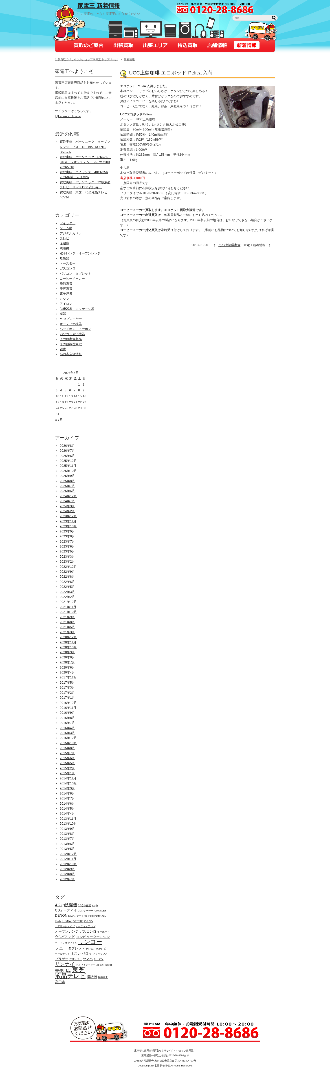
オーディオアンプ (85, 926)
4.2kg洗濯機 (66, 904)
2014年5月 (67, 808)
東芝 (78, 969)
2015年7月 (67, 753)
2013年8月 (67, 833)
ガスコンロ (67, 268)
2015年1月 (67, 773)
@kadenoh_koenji (68, 116)
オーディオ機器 (71, 324)
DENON (61, 915)
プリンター (75, 959)
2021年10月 (68, 612)
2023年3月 (67, 556)
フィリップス (100, 953)
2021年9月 (67, 617)
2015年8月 (67, 748)
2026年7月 (67, 450)
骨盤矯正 (103, 977)
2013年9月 (67, 828)
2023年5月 (67, 551)
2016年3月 (67, 733)
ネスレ (76, 953)
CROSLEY (100, 910)
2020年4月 (67, 672)
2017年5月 (67, 682)
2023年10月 (68, 526)
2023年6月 (67, 546)
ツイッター (67, 223)
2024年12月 (68, 496)
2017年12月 (68, 677)
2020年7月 (67, 662)
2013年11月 (68, 818)
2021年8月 (67, 622)
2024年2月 (67, 511)
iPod (84, 915)
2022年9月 (67, 571)
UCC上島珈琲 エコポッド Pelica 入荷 (171, 73)
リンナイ (65, 964)
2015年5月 (67, 763)
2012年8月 (67, 874)
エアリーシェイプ (65, 926)
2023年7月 (67, 541)
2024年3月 (67, 506)
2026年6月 (67, 456)
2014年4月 (67, 813)
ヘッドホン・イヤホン (75, 329)
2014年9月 (67, 788)
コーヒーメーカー (72, 278)
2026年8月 (67, 445)
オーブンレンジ (67, 931)
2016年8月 (67, 718)
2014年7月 (67, 798)
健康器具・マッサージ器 (77, 309)
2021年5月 (67, 627)
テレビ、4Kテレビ (96, 948)
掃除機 (108, 964)
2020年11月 (68, 642)
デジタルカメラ (71, 233)
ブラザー (61, 959)
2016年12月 (68, 703)
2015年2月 (67, 768)
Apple (95, 905)
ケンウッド (65, 936)
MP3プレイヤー (71, 319)
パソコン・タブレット (75, 273)
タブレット (76, 948)
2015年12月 (68, 738)
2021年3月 (67, 632)
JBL (103, 915)
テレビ (64, 238)
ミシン (64, 299)
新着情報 (129, 59)
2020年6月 (67, 667)
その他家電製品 (71, 339)
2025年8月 (67, 481)
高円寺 (60, 982)
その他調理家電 (229, 245)
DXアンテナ (74, 915)
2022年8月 (67, 576)
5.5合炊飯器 (84, 905)
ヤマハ (88, 959)
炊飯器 (64, 258)
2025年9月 (67, 476)
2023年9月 (67, 531)
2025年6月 (67, 491)
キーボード (103, 931)
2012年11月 (68, 859)
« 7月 (59, 420)
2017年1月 (67, 697)
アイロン (66, 303)
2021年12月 (68, 602)
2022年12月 (68, 566)
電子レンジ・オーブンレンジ (80, 253)
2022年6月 (67, 582)
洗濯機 (64, 248)
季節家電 (66, 283)
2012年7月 (67, 879)
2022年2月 (67, 597)
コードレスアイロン (66, 943)
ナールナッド (62, 953)
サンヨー (90, 942)
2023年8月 (67, 536)
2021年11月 (68, 607)
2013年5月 (67, 849)
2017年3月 (67, 687)
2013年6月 (67, 844)
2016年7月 (67, 723)
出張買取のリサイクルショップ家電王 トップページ (86, 59)
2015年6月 (67, 758)
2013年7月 (67, 838)
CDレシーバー (86, 910)
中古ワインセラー (85, 964)
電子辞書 (66, 293)
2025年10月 (68, 471)
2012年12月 (68, 854)
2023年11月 (68, 521)
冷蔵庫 (64, 243)
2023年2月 (67, 561)
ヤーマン (98, 959)
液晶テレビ (70, 976)
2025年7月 (67, 486)
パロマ (87, 953)
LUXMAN (67, 921)
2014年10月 (68, 783)
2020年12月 (68, 637)
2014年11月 (68, 778)
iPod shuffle (94, 915)
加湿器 (100, 964)
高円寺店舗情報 (71, 354)
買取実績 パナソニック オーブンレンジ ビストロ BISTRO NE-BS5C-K (85, 147)
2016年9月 (67, 712)
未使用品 (63, 970)
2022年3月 (67, 592)
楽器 (63, 314)
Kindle (58, 921)
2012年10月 (68, 864)
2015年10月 (68, 743)
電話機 (92, 977)
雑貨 (63, 349)
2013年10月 (68, 823)
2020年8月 (67, 657)
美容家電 (66, 288)
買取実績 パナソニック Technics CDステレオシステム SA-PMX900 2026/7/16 (85, 162)
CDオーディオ (66, 910)
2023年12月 (68, 516)
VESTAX (78, 921)
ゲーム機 (66, 228)
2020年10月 (68, 647)
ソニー (61, 948)
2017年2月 (67, 692)
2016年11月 (68, 707)
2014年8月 (67, 793)
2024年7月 (67, 501)
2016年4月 (67, 728)
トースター (67, 263)
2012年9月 (67, 869)
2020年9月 (67, 652)
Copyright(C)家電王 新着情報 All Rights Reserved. (165, 1065)
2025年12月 (68, 460)
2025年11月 (68, 465)
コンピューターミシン (93, 937)
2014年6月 (67, 803)
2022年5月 (67, 586)
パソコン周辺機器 (72, 334)
